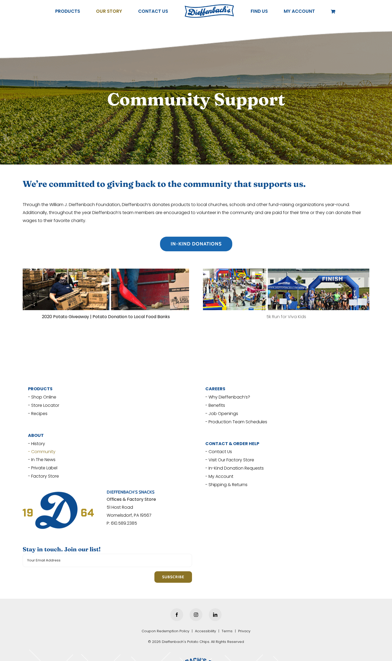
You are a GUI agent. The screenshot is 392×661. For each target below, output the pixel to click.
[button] (281, 11)
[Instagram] (196, 614)
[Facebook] (176, 614)
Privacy (244, 631)
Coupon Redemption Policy (165, 631)
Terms (227, 631)
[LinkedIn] (215, 614)
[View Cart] (307, 11)
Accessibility (205, 631)
